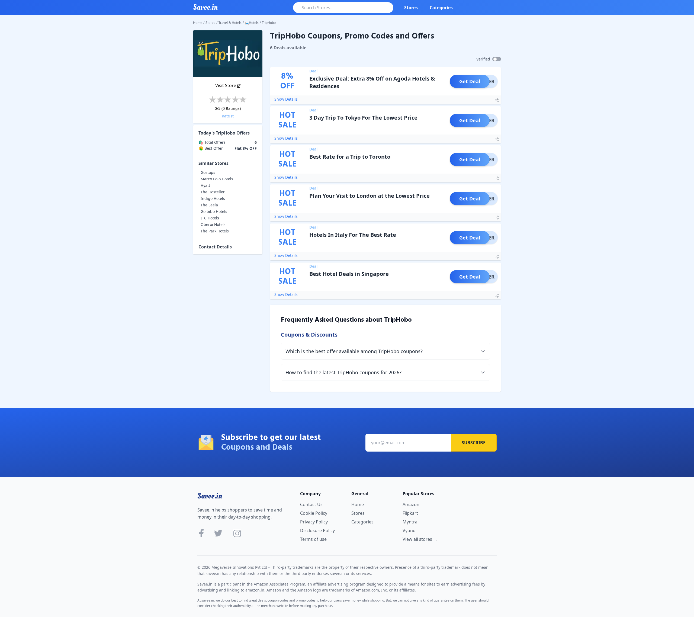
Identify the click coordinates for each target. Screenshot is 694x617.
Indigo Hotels (213, 198)
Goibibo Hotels (214, 211)
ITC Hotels (210, 217)
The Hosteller (213, 191)
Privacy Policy (314, 522)
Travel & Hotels (230, 22)
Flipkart (410, 513)
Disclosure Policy (317, 530)
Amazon (411, 504)
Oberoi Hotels (213, 224)
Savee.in (209, 496)
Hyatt (205, 185)
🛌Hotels (252, 22)
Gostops (208, 172)
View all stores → (420, 539)
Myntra (410, 522)
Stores (411, 8)
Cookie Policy (313, 513)
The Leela (209, 204)
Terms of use (313, 539)
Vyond (409, 530)
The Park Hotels (215, 231)
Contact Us (311, 504)
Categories (441, 8)
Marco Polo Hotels (217, 178)
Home (197, 22)
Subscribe (474, 443)
